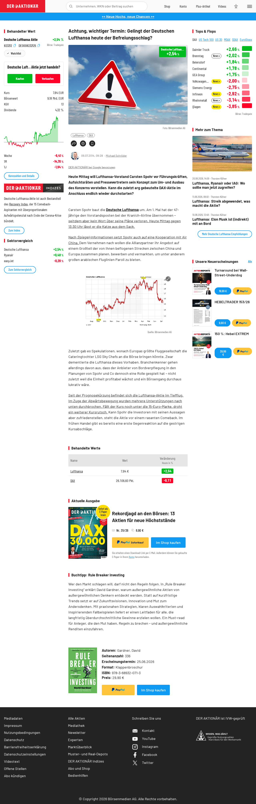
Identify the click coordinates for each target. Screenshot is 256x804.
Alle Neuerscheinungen (246, 262)
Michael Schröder (116, 155)
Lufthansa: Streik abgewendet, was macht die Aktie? (221, 203)
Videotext (12, 761)
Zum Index (14, 230)
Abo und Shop (79, 768)
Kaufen (20, 78)
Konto (131, 557)
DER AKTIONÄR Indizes (86, 761)
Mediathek (76, 725)
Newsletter (77, 732)
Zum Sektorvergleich (20, 269)
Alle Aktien (76, 718)
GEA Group (198, 75)
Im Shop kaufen (168, 542)
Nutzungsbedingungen (22, 732)
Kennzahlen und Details (21, 176)
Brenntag (197, 56)
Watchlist (16, 53)
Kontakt (148, 730)
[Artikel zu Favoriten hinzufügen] (92, 143)
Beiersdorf (198, 62)
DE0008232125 (28, 45)
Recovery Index (18, 204)
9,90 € (222, 323)
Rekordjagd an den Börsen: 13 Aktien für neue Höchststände (143, 516)
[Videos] (222, 6)
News (216, 56)
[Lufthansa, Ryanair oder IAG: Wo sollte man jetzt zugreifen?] (222, 154)
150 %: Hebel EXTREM (232, 333)
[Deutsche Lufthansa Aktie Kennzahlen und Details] (34, 132)
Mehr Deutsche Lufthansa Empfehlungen (225, 234)
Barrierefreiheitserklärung (25, 747)
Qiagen (196, 107)
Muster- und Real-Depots (88, 754)
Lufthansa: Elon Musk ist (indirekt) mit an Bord (220, 221)
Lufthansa (78, 135)
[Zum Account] (183, 6)
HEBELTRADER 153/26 (232, 302)
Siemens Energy (202, 88)
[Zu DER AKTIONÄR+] (203, 6)
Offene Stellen (15, 768)
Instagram (150, 746)
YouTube (149, 738)
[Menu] (249, 6)
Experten (75, 739)
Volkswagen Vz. (200, 81)
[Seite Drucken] (83, 143)
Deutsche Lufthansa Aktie (21, 39)
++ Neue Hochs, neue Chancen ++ (128, 16)
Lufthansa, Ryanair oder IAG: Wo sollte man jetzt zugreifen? (218, 185)
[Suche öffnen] (71, 6)
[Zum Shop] (167, 6)
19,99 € (223, 291)
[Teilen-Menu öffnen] (74, 143)
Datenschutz (14, 739)
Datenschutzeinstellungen (25, 754)
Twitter (148, 762)
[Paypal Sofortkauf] (118, 690)
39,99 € (223, 352)
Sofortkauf (137, 542)
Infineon (197, 94)
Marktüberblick (80, 747)
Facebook (149, 754)
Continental (199, 69)
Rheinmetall (199, 100)
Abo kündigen (15, 776)
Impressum (13, 725)
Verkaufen (48, 78)
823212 (8, 45)
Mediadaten (13, 718)
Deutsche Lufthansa (122, 209)
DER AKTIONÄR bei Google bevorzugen (91, 167)
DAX (91, 135)
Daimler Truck (200, 49)
